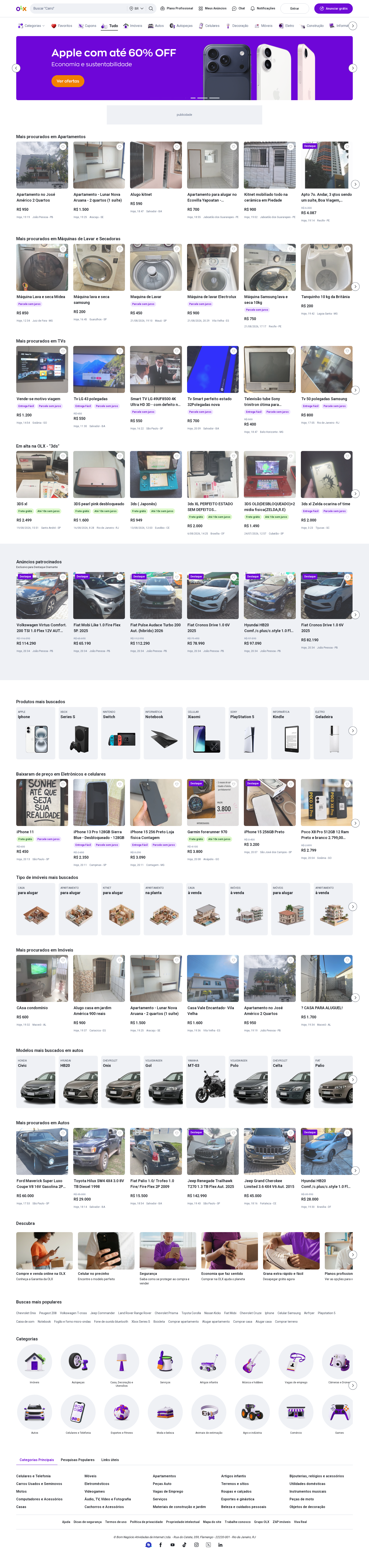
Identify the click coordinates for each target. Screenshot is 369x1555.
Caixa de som (25, 1321)
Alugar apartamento (216, 1321)
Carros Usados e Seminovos (39, 1484)
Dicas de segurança (88, 1522)
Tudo (113, 25)
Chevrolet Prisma (166, 1313)
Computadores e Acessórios (39, 1499)
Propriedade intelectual (183, 1522)
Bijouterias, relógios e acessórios (317, 1476)
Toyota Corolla (191, 1313)
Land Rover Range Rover (134, 1313)
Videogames (95, 1491)
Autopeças (185, 26)
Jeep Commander (102, 1313)
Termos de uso (116, 1522)
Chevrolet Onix (26, 1313)
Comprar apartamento (183, 1321)
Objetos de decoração (307, 1507)
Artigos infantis (233, 1476)
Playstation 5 (326, 1313)
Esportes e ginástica (237, 1499)
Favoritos (65, 26)
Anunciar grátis (337, 8)
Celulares (212, 26)
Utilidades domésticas (307, 1484)
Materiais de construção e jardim (179, 1507)
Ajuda (66, 1522)
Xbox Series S (141, 1321)
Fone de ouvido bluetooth (111, 1321)
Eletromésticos (97, 1484)
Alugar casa (264, 1321)
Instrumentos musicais (308, 1491)
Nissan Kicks (212, 1313)
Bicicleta (159, 1321)
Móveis (266, 26)
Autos (159, 26)
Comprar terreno (286, 1321)
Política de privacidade (146, 1522)
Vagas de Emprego (168, 1491)
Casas (21, 1507)
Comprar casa (242, 1321)
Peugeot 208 (48, 1313)
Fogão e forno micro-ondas (72, 1321)
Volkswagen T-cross (73, 1313)
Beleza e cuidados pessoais (243, 1507)
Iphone (269, 1313)
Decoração (240, 26)
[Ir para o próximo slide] (355, 184)
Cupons (90, 26)
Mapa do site (212, 1522)
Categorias (33, 26)
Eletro (289, 26)
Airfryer (309, 1313)
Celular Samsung (289, 1313)
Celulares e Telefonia (33, 1476)
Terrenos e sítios (235, 1484)
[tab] (36, 1460)
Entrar (294, 8)
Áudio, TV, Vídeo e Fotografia (108, 1499)
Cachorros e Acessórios (104, 1507)
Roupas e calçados (236, 1491)
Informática (345, 26)
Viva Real (300, 1522)
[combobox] (93, 8)
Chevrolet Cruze (251, 1313)
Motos (21, 1491)
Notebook (44, 1321)
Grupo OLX (261, 1522)
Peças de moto (302, 1499)
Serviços (160, 1499)
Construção (315, 26)
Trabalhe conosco (238, 1522)
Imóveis (136, 26)
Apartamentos (164, 1476)
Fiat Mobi (230, 1313)
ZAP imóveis (282, 1522)
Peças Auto (162, 1484)
